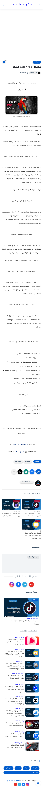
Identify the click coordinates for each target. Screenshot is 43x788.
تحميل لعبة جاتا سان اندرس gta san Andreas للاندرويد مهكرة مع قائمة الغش (14, 666)
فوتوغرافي (18, 461)
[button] (32, 471)
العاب (18, 768)
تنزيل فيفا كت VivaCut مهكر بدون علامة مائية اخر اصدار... (11, 515)
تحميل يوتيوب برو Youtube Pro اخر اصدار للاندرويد (15, 724)
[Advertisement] (21, 35)
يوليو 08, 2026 (19, 732)
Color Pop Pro (19, 452)
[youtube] (31, 584)
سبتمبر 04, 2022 (19, 743)
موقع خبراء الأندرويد (21, 4)
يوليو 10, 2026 (19, 637)
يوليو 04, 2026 (19, 685)
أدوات (26, 768)
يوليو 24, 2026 (19, 649)
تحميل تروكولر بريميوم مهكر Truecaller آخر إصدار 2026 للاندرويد (14, 689)
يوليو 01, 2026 (19, 721)
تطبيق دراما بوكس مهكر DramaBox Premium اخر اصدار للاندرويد (16, 642)
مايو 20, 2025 (20, 661)
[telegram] (24, 584)
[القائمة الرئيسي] (39, 4)
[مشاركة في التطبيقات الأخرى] (14, 471)
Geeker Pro (33, 73)
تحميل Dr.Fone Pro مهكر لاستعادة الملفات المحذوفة (14, 735)
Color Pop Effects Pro (20, 444)
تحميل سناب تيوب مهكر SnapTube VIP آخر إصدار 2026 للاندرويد (32, 536)
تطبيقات (37, 62)
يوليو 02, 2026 (19, 697)
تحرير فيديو (34, 772)
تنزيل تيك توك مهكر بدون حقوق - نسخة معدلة (32, 515)
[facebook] (18, 584)
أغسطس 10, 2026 (33, 618)
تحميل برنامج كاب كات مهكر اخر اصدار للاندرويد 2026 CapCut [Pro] (14, 701)
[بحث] (3, 4)
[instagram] (11, 584)
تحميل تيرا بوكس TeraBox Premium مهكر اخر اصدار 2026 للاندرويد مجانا (15, 713)
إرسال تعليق (33, 557)
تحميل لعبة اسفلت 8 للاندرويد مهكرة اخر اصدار (15, 747)
